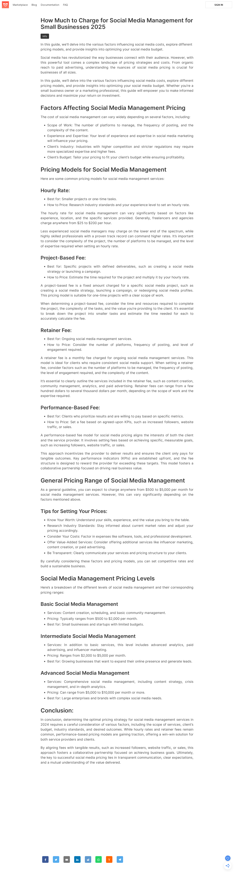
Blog (34, 4)
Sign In (218, 4)
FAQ (65, 4)
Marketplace (20, 4)
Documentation (50, 4)
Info (45, 36)
